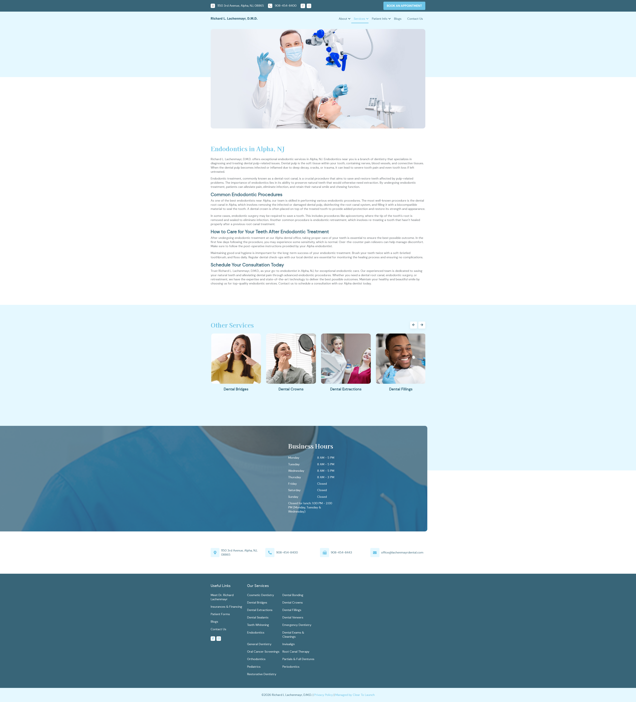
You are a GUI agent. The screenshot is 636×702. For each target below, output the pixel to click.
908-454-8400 (287, 552)
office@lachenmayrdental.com (402, 552)
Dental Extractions (345, 389)
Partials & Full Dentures (298, 659)
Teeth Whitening (258, 625)
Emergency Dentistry (296, 625)
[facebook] (303, 6)
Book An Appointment (404, 6)
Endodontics (255, 632)
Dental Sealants (257, 617)
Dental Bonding (292, 595)
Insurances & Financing (226, 607)
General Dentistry (259, 644)
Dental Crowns (290, 389)
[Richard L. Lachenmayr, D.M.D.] (234, 18)
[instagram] (309, 6)
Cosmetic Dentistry (260, 595)
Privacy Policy (323, 695)
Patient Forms (220, 614)
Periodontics (290, 667)
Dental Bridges (235, 389)
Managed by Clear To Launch (355, 695)
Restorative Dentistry (261, 674)
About (343, 19)
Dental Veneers (292, 617)
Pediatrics (254, 667)
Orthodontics (256, 659)
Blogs (397, 19)
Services (359, 19)
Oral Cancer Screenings (263, 651)
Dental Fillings (400, 389)
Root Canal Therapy (295, 651)
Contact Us (415, 19)
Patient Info (379, 19)
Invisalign (288, 644)
